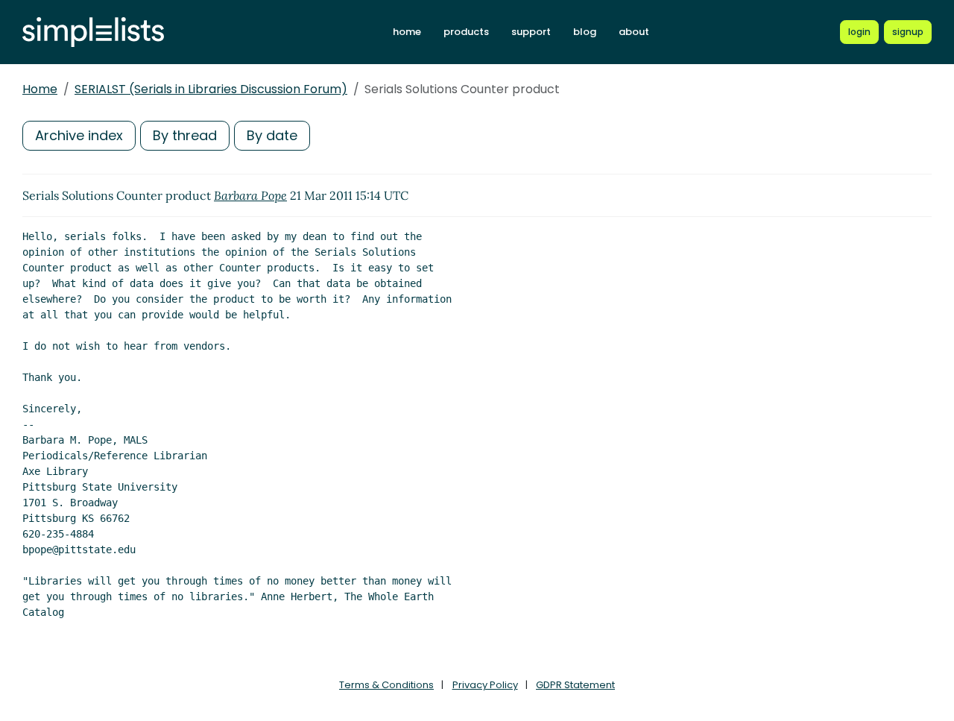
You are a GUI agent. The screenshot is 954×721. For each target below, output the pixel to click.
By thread (185, 135)
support (531, 32)
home (407, 32)
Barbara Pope (250, 195)
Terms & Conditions (386, 685)
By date (272, 135)
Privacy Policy (485, 685)
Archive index (79, 135)
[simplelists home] (93, 32)
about (634, 32)
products (466, 32)
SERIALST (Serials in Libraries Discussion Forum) (211, 89)
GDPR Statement (575, 685)
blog (584, 32)
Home (39, 89)
